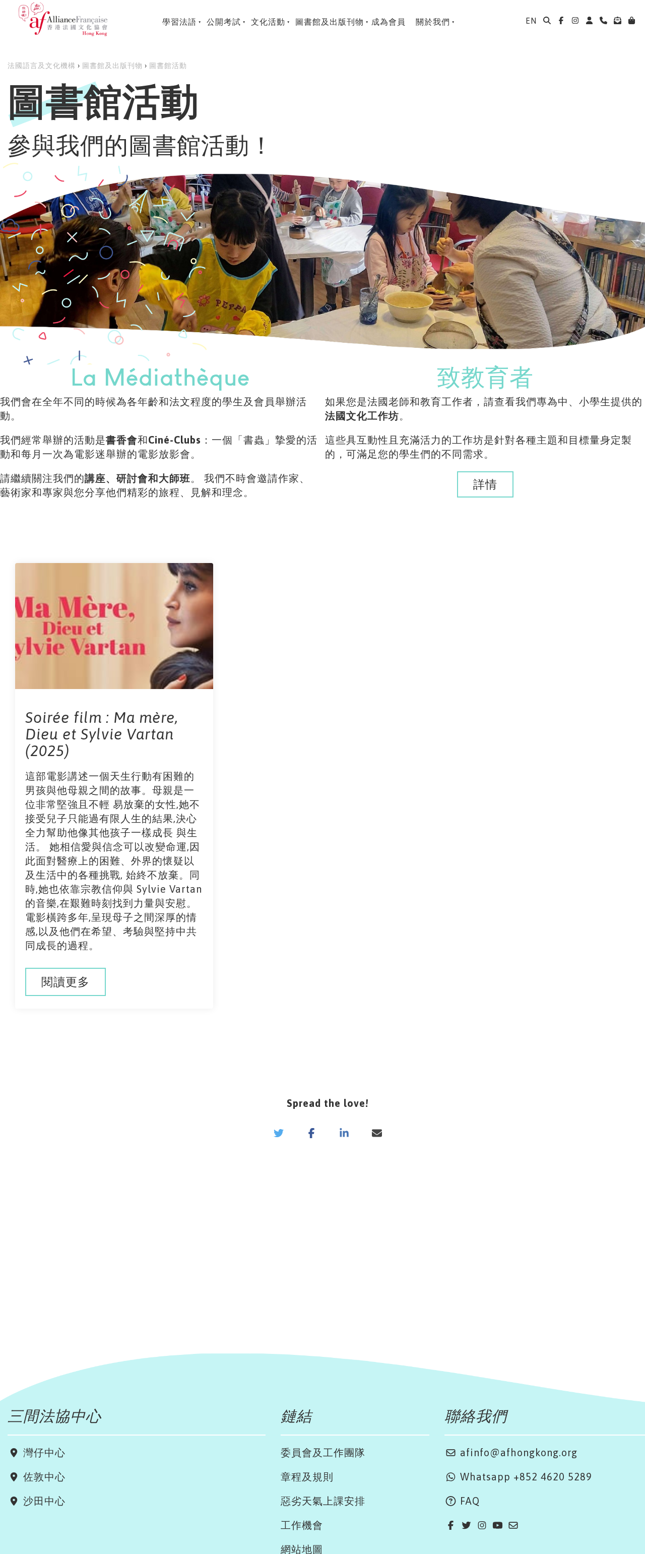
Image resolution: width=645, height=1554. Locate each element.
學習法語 (179, 21)
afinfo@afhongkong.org (517, 1452)
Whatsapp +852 (499, 1476)
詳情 (485, 484)
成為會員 (388, 21)
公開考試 (224, 21)
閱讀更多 (65, 981)
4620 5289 (566, 1476)
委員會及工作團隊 (323, 1452)
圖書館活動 (168, 65)
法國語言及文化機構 (42, 65)
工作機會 (302, 1525)
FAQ (468, 1501)
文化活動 (268, 21)
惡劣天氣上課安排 (323, 1501)
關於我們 (433, 21)
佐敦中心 (43, 1476)
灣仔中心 (43, 1452)
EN (531, 20)
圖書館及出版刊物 (329, 21)
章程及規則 (307, 1476)
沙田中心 (43, 1501)
